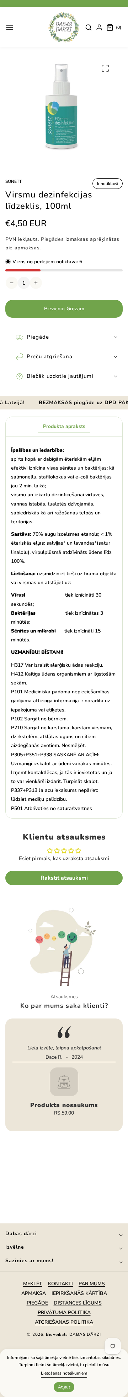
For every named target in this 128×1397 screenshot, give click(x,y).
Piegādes (52, 239)
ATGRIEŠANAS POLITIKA (64, 1322)
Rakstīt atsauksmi (64, 878)
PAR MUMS (92, 1283)
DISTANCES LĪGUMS (78, 1303)
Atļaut (64, 1387)
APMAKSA (33, 1293)
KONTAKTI (60, 1283)
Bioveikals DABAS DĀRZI (73, 1334)
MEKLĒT (32, 1283)
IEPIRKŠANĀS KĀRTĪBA (79, 1293)
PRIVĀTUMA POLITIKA (64, 1312)
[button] (9, 27)
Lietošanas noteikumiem (64, 1373)
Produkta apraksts (64, 426)
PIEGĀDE (37, 1303)
